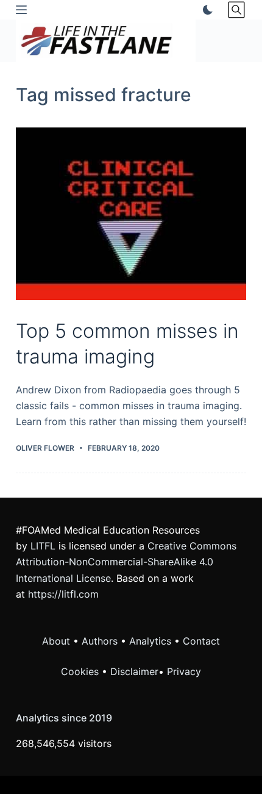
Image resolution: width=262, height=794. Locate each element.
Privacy (184, 671)
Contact (201, 641)
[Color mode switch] (205, 9)
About (56, 641)
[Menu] (21, 9)
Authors (100, 641)
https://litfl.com (63, 594)
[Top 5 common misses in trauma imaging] (131, 214)
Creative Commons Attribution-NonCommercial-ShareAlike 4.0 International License (126, 562)
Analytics (150, 641)
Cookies (81, 671)
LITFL (42, 546)
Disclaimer (134, 671)
